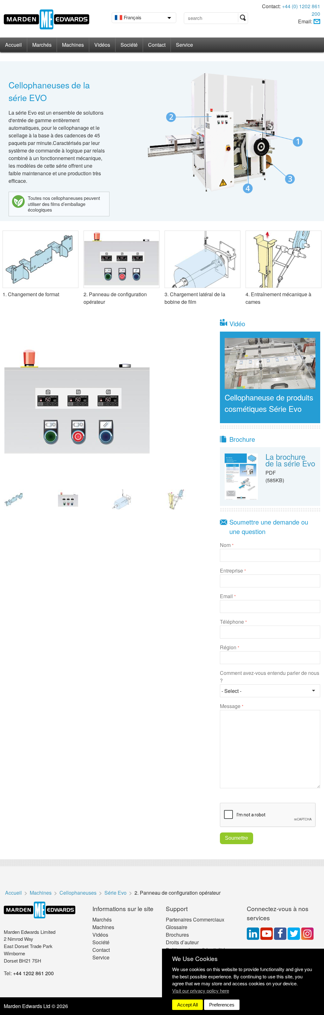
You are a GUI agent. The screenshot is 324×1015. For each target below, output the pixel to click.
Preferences (221, 1004)
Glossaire (176, 927)
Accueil (13, 44)
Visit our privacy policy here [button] (200, 990)
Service (184, 44)
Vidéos (102, 44)
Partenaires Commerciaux (195, 919)
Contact (156, 44)
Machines (73, 44)
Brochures (177, 934)
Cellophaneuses (78, 892)
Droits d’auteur (182, 942)
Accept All (187, 1004)
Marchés (42, 44)
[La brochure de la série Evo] (241, 475)
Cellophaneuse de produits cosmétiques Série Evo (269, 403)
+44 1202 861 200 (33, 973)
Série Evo (115, 892)
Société (129, 44)
